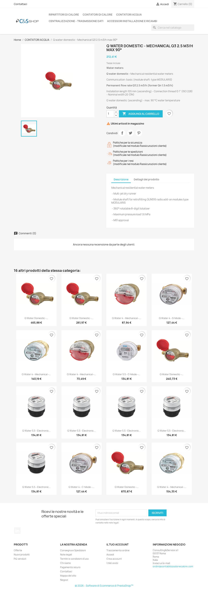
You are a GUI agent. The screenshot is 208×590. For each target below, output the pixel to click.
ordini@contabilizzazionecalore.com (173, 566)
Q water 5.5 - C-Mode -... (126, 374)
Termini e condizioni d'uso (74, 558)
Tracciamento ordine (118, 550)
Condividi (122, 133)
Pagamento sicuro (70, 567)
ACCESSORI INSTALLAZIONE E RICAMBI (132, 21)
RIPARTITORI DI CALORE (64, 14)
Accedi (110, 554)
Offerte (18, 550)
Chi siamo (65, 563)
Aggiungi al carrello (140, 114)
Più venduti (20, 558)
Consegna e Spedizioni (73, 550)
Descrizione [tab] (121, 179)
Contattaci (20, 4)
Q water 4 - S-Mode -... (171, 318)
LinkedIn (17, 530)
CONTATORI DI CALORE (97, 14)
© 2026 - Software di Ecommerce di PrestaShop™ (104, 585)
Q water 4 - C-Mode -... (81, 487)
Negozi (64, 579)
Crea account (114, 558)
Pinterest (139, 133)
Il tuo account (117, 544)
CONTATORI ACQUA (129, 14)
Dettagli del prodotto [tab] (146, 179)
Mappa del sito (68, 575)
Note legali (66, 554)
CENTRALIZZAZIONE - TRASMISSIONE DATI (76, 21)
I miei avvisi (112, 563)
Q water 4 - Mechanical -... (126, 318)
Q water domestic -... (36, 318)
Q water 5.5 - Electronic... (36, 430)
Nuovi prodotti (22, 554)
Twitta (130, 133)
